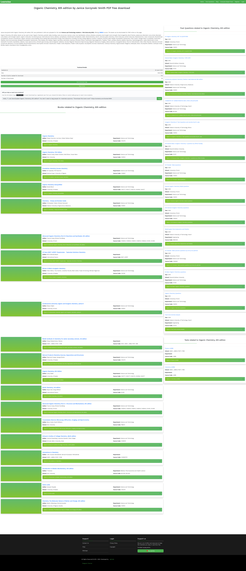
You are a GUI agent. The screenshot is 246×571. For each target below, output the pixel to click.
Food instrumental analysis (172, 314)
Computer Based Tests (226, 1)
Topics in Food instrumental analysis (175, 329)
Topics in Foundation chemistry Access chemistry (56, 177)
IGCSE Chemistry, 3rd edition (51, 387)
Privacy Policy (113, 543)
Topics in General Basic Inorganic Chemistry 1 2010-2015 (180, 72)
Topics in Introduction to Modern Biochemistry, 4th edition (58, 477)
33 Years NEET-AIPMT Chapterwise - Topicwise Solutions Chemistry (63, 252)
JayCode (111, 559)
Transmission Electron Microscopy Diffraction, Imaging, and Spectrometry (65, 420)
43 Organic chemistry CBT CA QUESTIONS (176, 36)
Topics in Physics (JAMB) (172, 360)
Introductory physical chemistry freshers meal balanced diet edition (184, 79)
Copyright (112, 547)
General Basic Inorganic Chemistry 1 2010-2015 (177, 58)
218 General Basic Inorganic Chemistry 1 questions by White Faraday (184, 143)
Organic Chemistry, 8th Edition (52, 371)
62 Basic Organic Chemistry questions (175, 272)
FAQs (83, 547)
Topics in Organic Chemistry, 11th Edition (54, 160)
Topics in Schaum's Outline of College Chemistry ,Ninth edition (59, 444)
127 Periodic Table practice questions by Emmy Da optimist (181, 250)
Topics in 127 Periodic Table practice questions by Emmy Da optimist (183, 265)
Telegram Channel (87, 563)
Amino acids (46, 485)
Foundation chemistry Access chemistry (54, 168)
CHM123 (101, 32)
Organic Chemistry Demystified (52, 184)
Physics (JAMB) (169, 348)
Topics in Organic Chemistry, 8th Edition (53, 380)
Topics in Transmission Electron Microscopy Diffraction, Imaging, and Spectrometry (64, 428)
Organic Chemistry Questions (173, 293)
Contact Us (85, 543)
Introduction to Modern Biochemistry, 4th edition (57, 468)
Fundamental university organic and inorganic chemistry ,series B (62, 303)
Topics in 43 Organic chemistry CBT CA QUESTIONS (179, 51)
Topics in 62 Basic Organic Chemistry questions (178, 286)
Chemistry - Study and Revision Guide (54, 201)
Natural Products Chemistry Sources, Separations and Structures (63, 355)
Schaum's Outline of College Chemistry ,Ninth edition (59, 436)
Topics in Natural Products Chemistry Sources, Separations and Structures (62, 363)
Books (202, 1)
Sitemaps (85, 550)
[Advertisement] (39, 22)
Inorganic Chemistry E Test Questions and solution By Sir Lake (182, 122)
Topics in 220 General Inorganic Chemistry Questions (179, 222)
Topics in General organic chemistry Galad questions (179, 200)
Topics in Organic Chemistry (51, 144)
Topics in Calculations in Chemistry (52, 461)
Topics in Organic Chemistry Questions (175, 308)
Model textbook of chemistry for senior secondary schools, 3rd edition (64, 339)
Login (242, 1)
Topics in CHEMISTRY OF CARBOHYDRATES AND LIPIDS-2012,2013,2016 (183, 115)
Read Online (82, 86)
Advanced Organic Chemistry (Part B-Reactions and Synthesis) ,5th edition (66, 236)
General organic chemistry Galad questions (177, 186)
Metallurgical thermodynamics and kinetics (177, 229)
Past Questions (210, 1)
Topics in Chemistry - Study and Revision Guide (55, 209)
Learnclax (6, 2)
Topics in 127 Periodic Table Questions (175, 179)
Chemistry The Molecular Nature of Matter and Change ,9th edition (63, 501)
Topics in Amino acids (49, 493)
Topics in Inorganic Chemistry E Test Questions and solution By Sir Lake (184, 136)
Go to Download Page (82, 82)
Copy (159, 98)
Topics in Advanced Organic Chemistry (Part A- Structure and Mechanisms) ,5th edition (65, 412)
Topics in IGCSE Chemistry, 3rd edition (53, 396)
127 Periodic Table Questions (173, 165)
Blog (217, 1)
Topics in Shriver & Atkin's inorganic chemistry (55, 277)
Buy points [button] (151, 551)
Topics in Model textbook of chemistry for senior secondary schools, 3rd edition (63, 347)
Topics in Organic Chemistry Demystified (54, 193)
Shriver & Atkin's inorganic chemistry (53, 268)
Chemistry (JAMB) (170, 367)
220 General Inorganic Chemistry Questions (177, 207)
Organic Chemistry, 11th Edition (52, 152)
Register (237, 1)
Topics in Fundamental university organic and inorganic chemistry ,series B (62, 312)
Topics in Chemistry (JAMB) (173, 379)
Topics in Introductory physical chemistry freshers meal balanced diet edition (185, 93)
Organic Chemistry (48, 136)
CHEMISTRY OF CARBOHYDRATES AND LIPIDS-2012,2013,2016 (181, 100)
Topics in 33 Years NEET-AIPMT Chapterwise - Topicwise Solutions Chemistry (63, 261)
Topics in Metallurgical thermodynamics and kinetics (179, 243)
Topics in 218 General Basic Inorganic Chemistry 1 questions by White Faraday (185, 158)
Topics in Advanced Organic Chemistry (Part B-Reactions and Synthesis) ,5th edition (64, 244)
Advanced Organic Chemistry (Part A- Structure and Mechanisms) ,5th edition (66, 403)
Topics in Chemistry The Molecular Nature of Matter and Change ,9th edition (63, 509)
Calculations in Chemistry (50, 452)
